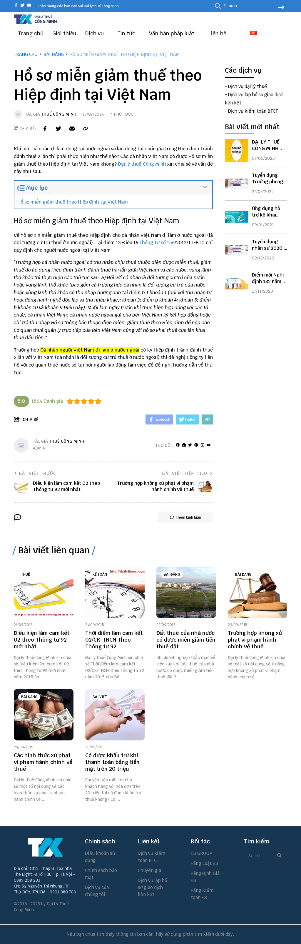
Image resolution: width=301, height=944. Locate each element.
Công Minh (155, 164)
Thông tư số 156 (157, 242)
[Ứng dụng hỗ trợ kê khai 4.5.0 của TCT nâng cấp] (236, 217)
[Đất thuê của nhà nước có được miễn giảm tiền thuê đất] (186, 592)
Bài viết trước (37, 473)
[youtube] (29, 6)
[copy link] (85, 128)
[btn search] (281, 8)
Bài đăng (172, 574)
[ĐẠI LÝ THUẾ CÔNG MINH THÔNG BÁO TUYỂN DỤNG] (236, 150)
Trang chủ (31, 33)
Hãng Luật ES (204, 863)
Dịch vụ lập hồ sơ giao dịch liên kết (152, 887)
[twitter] (22, 6)
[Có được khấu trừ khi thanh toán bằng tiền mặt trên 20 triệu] (115, 714)
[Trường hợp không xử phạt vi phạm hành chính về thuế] (257, 592)
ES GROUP (201, 853)
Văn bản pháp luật (172, 33)
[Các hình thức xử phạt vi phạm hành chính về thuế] (43, 714)
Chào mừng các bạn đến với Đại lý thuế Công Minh (78, 6)
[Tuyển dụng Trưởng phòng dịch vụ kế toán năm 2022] (236, 184)
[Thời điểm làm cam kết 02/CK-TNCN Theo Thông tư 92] (115, 592)
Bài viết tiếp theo (184, 473)
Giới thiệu (64, 33)
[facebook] (16, 6)
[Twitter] (190, 445)
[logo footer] (46, 847)
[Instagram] (202, 445)
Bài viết (100, 697)
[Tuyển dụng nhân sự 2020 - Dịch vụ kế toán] (236, 250)
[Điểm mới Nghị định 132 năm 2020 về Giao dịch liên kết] (236, 283)
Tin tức (127, 33)
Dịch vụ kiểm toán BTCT (253, 111)
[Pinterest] (196, 445)
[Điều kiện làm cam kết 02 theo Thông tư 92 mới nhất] (43, 592)
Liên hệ (217, 33)
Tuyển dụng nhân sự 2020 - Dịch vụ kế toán (269, 248)
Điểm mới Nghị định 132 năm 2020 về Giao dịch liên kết (268, 284)
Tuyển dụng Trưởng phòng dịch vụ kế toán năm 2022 (269, 185)
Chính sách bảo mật (101, 874)
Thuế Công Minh (58, 114)
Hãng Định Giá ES (205, 876)
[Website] (184, 445)
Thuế (25, 574)
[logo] (36, 23)
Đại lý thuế (129, 164)
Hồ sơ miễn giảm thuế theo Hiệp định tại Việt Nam (72, 202)
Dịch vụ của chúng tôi (97, 891)
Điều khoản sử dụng (100, 856)
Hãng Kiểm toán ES (202, 894)
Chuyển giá (149, 870)
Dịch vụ (95, 33)
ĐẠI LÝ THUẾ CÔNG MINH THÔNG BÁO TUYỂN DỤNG (266, 151)
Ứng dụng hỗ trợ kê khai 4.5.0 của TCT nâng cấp (267, 218)
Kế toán (100, 574)
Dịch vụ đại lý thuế (247, 86)
